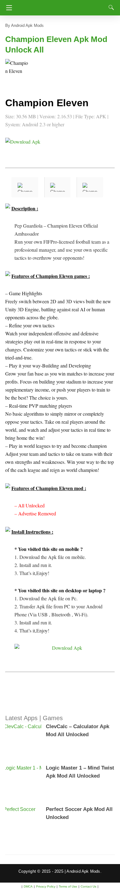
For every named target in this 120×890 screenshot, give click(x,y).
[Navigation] (7, 7)
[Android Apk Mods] (61, 6)
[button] (17, 71)
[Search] (109, 7)
